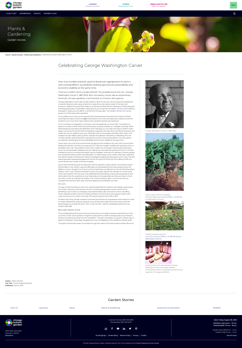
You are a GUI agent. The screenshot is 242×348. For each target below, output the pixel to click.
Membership (25, 13)
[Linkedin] (124, 329)
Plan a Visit (11, 13)
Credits (143, 335)
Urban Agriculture (158, 5)
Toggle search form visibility (234, 13)
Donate (37, 13)
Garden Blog (113, 335)
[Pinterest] (136, 329)
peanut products (85, 213)
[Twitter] (130, 329)
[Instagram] (106, 329)
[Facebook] (112, 329)
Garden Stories (17, 55)
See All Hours (232, 335)
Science (126, 5)
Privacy (135, 335)
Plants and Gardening (32, 55)
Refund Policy (125, 335)
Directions (9, 335)
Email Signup (101, 335)
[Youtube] (118, 329)
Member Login (50, 13)
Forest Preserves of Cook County (147, 343)
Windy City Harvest (124, 111)
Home (7, 55)
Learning (93, 5)
